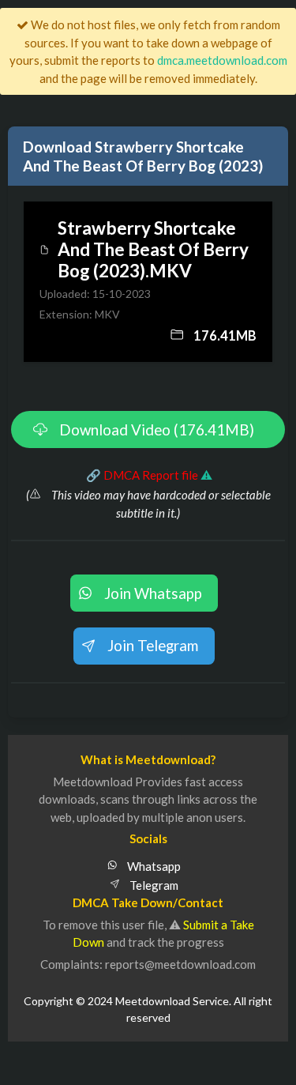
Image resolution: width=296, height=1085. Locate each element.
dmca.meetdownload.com (222, 60)
